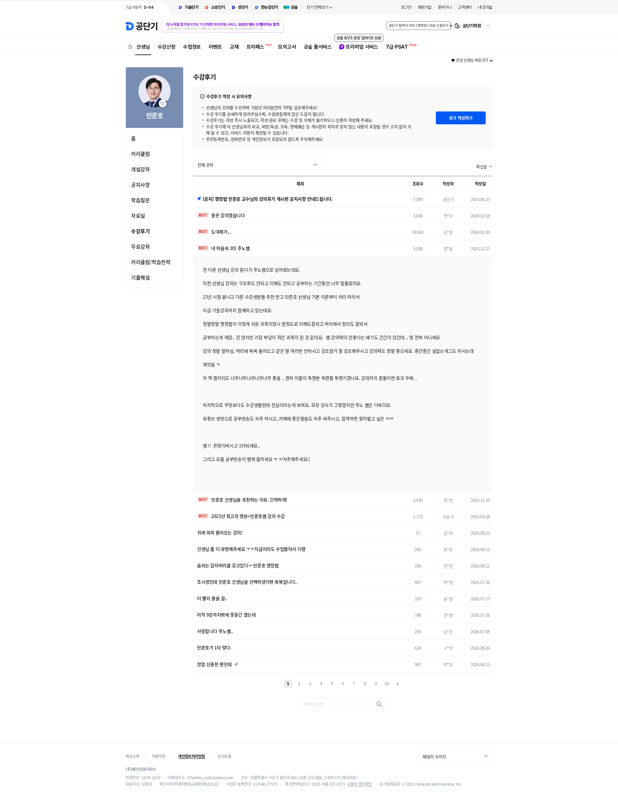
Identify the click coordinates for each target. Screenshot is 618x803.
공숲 (294, 7)
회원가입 (424, 7)
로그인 (406, 7)
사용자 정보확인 (359, 784)
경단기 (243, 7)
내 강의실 (485, 7)
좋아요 (162, 103)
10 (386, 683)
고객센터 (464, 7)
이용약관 (158, 756)
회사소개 (132, 756)
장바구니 (444, 7)
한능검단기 (269, 7)
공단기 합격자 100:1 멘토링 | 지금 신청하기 (418, 26)
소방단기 (218, 7)
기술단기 (191, 7)
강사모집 (224, 756)
